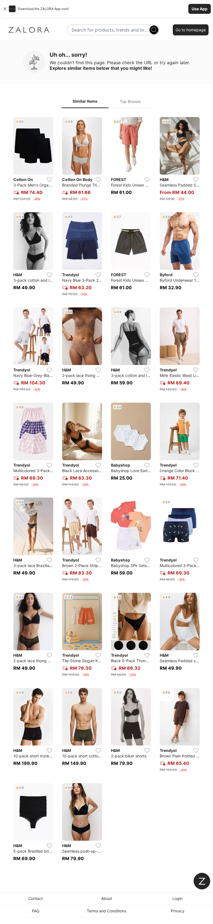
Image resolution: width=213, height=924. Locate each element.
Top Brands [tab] (130, 101)
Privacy (177, 911)
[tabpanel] (106, 492)
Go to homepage (191, 29)
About (106, 898)
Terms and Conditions (106, 911)
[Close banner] (5, 9)
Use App (199, 8)
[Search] (153, 29)
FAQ (35, 911)
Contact (35, 898)
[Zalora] (28, 30)
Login (177, 898)
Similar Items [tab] (85, 101)
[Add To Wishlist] (49, 179)
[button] (106, 9)
